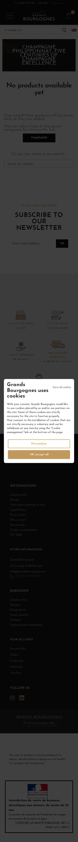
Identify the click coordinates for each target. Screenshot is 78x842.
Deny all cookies (62, 387)
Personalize (39, 443)
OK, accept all (39, 454)
